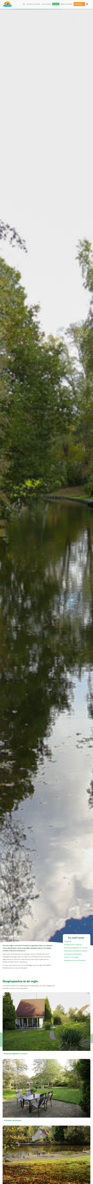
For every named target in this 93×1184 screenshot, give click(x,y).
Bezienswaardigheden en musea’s (76, 948)
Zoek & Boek (78, 4)
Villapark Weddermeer (8, 4)
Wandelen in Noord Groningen (74, 960)
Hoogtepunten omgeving (72, 945)
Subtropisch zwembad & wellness (75, 951)
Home (24, 3)
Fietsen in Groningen (71, 957)
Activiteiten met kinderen (73, 954)
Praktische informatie (66, 4)
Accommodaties (46, 4)
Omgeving (56, 4)
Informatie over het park (33, 4)
